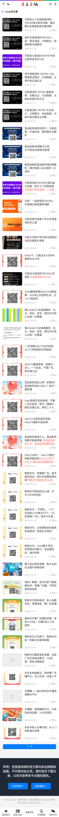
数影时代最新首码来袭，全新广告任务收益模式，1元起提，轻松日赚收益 (41, 658)
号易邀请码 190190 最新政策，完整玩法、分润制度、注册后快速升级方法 (41, 95)
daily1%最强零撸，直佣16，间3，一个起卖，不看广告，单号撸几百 (40, 368)
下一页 (29, 746)
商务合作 (53, 815)
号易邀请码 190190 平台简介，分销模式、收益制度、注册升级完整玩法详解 (41, 114)
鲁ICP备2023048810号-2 (29, 803)
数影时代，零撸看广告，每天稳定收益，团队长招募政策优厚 (41, 477)
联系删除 (41, 786)
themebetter (44, 800)
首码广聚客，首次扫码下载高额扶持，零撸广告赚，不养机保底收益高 (41, 586)
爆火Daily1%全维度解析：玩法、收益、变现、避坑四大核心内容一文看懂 (41, 313)
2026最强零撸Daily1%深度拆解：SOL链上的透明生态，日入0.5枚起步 (41, 295)
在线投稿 (41, 815)
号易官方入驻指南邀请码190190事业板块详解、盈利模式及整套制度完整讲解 (40, 23)
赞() (53, 30)
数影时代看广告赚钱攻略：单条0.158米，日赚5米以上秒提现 (41, 622)
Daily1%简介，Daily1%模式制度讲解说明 (40, 458)
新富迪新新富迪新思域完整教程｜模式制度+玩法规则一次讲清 (41, 168)
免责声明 (18, 786)
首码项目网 (29, 4)
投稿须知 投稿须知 (29, 814)
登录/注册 (17, 815)
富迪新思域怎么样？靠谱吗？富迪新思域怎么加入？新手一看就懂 (41, 386)
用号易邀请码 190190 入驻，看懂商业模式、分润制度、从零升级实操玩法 (41, 77)
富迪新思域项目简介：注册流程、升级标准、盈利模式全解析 (41, 132)
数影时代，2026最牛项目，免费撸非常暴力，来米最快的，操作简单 (40, 549)
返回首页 (6, 815)
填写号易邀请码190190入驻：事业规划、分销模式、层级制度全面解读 (41, 41)
